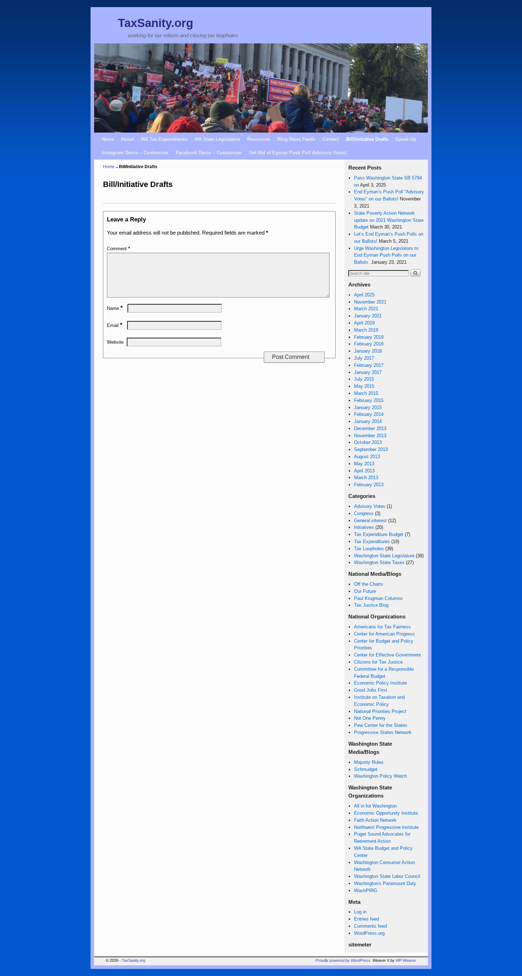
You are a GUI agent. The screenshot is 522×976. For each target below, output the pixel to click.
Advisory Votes (369, 506)
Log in (360, 912)
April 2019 (364, 323)
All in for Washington (375, 806)
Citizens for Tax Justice (378, 662)
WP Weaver (406, 960)
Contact (330, 139)
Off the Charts (368, 584)
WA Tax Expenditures (164, 139)
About (127, 139)
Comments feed (370, 926)
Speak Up (405, 139)
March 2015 (366, 393)
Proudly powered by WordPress (342, 960)
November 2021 (370, 302)
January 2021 (368, 315)
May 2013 (364, 463)
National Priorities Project (380, 711)
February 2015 (369, 400)
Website (115, 342)
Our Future (365, 591)
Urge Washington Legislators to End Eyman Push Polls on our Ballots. (386, 255)
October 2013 (368, 442)
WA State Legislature (217, 139)
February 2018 (369, 344)
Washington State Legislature (384, 555)
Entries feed (366, 919)
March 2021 (366, 308)
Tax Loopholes (369, 548)
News (108, 139)
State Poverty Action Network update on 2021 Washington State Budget (389, 220)
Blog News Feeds (296, 139)
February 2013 (369, 484)
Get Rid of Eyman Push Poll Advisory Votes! (298, 152)
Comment (118, 248)
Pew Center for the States (380, 725)
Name (115, 308)
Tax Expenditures (372, 541)
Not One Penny (370, 718)
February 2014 (369, 414)
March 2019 (366, 330)
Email (115, 325)
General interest (370, 520)
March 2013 (366, 477)
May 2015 (364, 386)
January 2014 (368, 421)
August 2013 (367, 456)
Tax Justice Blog (371, 605)
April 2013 (364, 470)
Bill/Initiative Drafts (367, 139)
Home (109, 166)
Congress (364, 513)
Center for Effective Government (387, 655)
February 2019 (369, 337)
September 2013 (371, 449)
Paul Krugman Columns (378, 598)
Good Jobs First (370, 690)
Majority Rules (369, 762)
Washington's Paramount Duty (385, 883)
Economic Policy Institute (380, 683)
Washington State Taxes (379, 562)
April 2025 (364, 294)
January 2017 (368, 372)
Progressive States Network (383, 732)
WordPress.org (369, 933)
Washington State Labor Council (387, 876)
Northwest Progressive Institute (386, 827)
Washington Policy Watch (380, 776)
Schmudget (365, 769)
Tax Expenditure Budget (378, 534)
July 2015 (364, 379)
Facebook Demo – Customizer (209, 152)
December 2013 (370, 428)
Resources (258, 139)
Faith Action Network (375, 820)
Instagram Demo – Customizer (135, 152)
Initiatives (364, 527)
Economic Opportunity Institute (386, 813)
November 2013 (370, 435)
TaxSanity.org (155, 23)
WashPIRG (365, 890)
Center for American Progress (384, 634)
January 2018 (368, 351)
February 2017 (369, 365)
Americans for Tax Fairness (382, 626)
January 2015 (368, 407)
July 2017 (364, 358)
